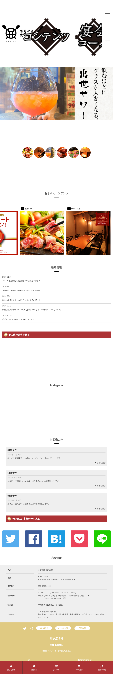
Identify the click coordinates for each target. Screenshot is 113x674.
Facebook (33, 538)
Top (28, 660)
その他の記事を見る (19, 334)
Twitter (10, 538)
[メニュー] (107, 26)
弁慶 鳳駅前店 (56, 645)
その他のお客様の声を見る (26, 518)
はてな (56, 538)
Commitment (84, 660)
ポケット (79, 538)
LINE (102, 538)
